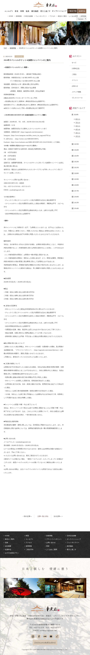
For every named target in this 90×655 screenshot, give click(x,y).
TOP (5, 48)
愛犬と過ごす (71, 549)
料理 (27, 536)
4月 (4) (77, 129)
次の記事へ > (58, 516)
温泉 (6, 542)
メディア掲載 (76, 92)
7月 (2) (77, 123)
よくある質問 (73, 16)
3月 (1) (77, 133)
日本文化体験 (28, 16)
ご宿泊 (74, 74)
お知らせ (75, 86)
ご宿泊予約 (29, 549)
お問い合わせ (51, 542)
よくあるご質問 (51, 549)
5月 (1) (77, 126)
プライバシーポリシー (54, 539)
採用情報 (83, 16)
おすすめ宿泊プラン (12, 553)
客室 (47, 546)
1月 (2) (77, 136)
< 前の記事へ (27, 516)
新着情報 (19, 16)
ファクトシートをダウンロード (45, 642)
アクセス (52, 16)
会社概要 (8, 546)
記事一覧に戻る (43, 516)
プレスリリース (77, 98)
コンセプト (29, 539)
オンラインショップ (74, 539)
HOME (11, 16)
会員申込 (8, 549)
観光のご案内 (62, 16)
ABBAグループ (47, 619)
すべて (74, 63)
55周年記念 (75, 68)
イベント (75, 80)
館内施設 (70, 546)
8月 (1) (77, 119)
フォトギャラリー (41, 16)
